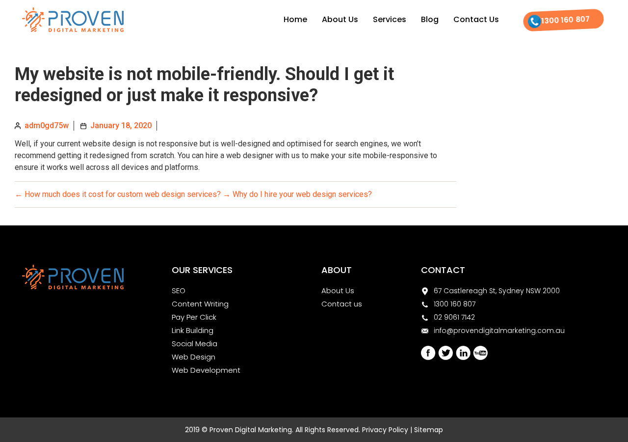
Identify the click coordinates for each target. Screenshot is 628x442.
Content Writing (200, 304)
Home (295, 19)
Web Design (193, 357)
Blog (430, 19)
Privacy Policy (385, 430)
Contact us (341, 304)
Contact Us (476, 19)
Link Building (192, 330)
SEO (178, 290)
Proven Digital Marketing (250, 430)
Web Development (206, 370)
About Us (340, 19)
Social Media (194, 343)
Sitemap (428, 430)
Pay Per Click (194, 317)
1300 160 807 (565, 19)
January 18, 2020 (121, 125)
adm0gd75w (47, 125)
